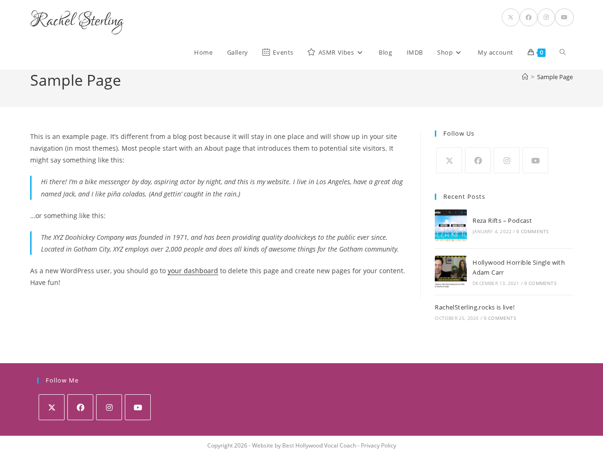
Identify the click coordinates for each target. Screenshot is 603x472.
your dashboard (193, 270)
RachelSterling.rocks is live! (474, 307)
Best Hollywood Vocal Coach (319, 445)
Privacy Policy (378, 445)
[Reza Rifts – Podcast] (451, 225)
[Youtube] (535, 160)
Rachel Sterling (76, 21)
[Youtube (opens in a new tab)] (564, 17)
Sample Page (555, 77)
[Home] (525, 77)
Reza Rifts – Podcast (502, 220)
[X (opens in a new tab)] (511, 17)
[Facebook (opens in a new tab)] (529, 17)
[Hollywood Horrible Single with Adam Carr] (451, 272)
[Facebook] (478, 160)
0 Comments (532, 231)
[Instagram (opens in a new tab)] (546, 17)
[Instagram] (507, 160)
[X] (449, 160)
